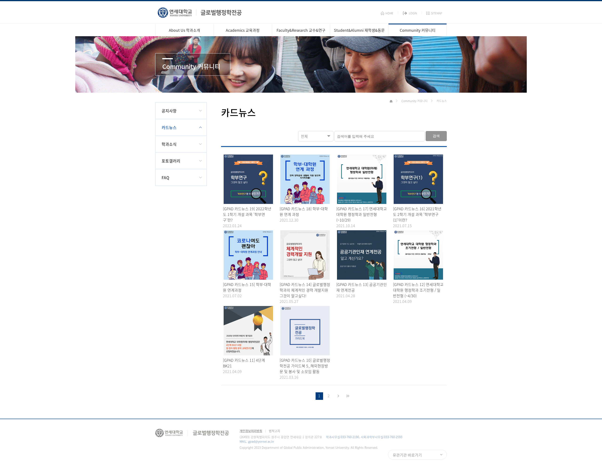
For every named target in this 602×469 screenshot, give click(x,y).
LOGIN (413, 13)
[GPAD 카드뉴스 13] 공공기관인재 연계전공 (361, 287)
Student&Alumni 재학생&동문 (359, 30)
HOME (389, 13)
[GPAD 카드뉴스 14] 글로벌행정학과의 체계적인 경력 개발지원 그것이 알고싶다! (305, 290)
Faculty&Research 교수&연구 (301, 30)
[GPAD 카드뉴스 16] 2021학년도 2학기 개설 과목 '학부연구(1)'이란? (417, 214)
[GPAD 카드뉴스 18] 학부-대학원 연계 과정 (304, 211)
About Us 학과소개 (184, 30)
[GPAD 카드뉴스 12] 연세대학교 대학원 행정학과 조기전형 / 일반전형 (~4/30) (418, 290)
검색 (436, 136)
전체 (304, 136)
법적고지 (274, 431)
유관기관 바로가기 (407, 455)
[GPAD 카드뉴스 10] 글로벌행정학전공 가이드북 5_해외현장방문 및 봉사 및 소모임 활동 (305, 365)
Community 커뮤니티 (418, 30)
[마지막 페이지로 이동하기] (347, 396)
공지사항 (169, 111)
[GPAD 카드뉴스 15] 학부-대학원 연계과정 (247, 287)
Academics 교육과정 (243, 30)
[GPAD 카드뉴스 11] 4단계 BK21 (244, 363)
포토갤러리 (171, 161)
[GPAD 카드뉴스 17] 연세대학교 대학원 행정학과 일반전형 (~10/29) (361, 214)
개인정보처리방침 (251, 431)
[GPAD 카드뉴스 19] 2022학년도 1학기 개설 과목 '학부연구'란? (247, 214)
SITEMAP (436, 13)
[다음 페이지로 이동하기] (338, 396)
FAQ (165, 177)
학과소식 (169, 144)
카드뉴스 (169, 127)
